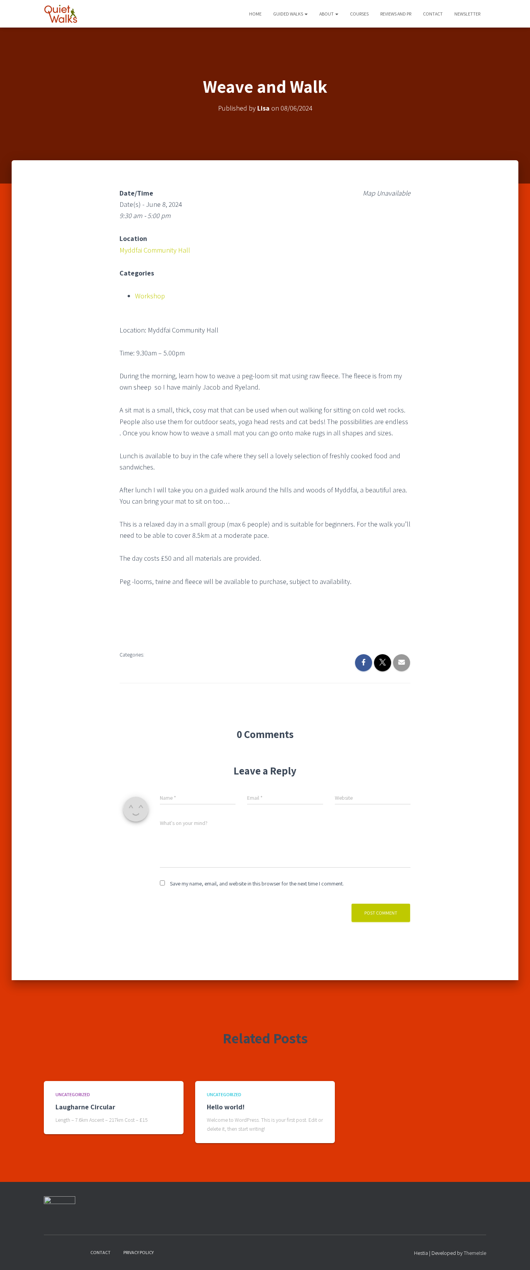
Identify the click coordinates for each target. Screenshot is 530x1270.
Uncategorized (72, 1094)
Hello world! (225, 1106)
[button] (306, 14)
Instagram (63, 1252)
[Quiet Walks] (60, 14)
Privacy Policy (138, 1252)
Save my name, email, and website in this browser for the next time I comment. (257, 883)
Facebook (50, 1252)
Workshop (150, 295)
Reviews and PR (395, 14)
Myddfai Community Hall (155, 250)
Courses (359, 14)
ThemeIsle (475, 1252)
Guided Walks (288, 14)
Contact (433, 14)
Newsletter (467, 14)
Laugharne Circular (85, 1106)
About (326, 14)
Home (255, 14)
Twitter (77, 1252)
